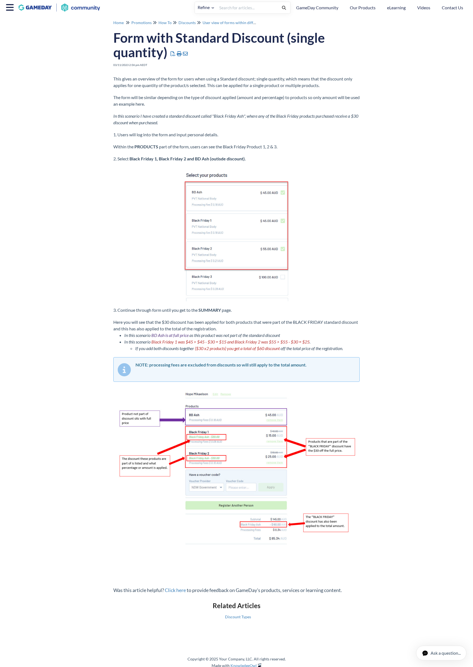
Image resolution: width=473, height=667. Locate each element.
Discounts (187, 22)
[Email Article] (185, 54)
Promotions (141, 22)
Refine (204, 7)
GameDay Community (317, 7)
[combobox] (247, 7)
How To (165, 22)
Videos (423, 7)
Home (118, 22)
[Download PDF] (173, 54)
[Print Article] (179, 54)
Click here (175, 590)
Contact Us (452, 7)
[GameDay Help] (61, 5)
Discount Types (238, 616)
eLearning (396, 7)
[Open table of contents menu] (11, 6)
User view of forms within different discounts (241, 22)
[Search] (284, 7)
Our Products (363, 7)
